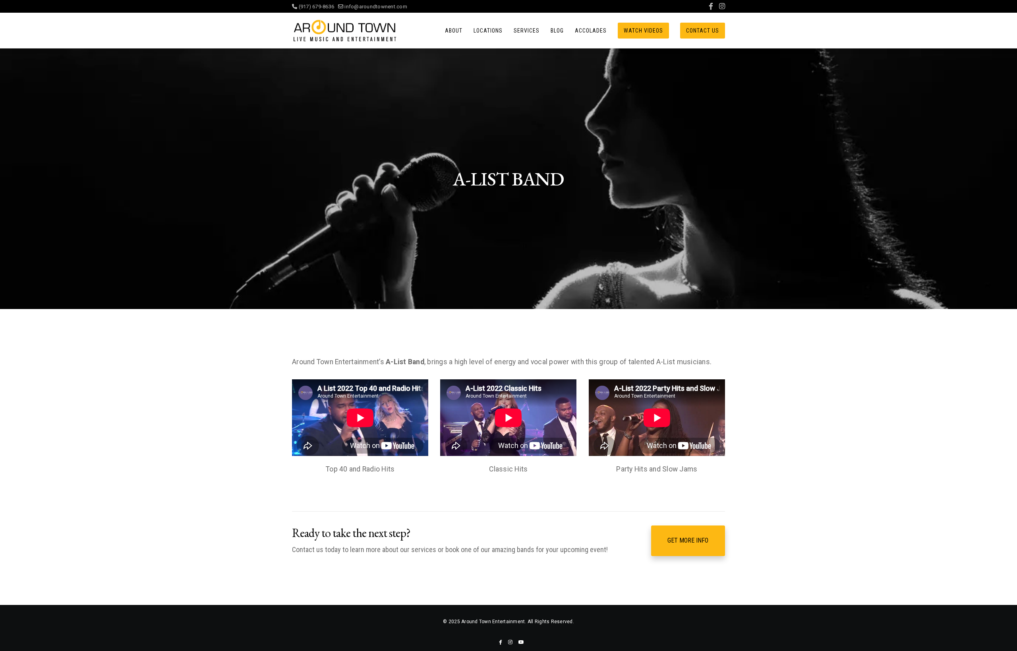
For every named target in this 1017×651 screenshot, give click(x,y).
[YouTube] (521, 642)
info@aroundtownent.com (375, 7)
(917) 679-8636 (317, 7)
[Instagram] (722, 6)
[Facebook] (711, 6)
